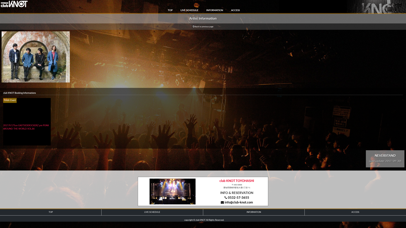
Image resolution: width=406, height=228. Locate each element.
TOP (170, 10)
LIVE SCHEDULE (189, 10)
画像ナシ (7, 99)
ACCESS (235, 10)
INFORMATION (214, 10)
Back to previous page (203, 27)
